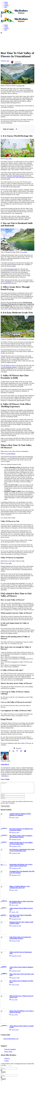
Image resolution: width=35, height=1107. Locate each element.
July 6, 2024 (14, 999)
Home (6, 2)
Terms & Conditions (10, 1049)
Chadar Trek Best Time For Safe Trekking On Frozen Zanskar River (21, 843)
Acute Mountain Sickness (9, 367)
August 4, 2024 (15, 984)
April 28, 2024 (14, 1029)
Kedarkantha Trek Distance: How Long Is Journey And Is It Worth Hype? (21, 865)
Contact (6, 5)
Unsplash (31, 339)
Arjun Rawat (18, 63)
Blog (5, 7)
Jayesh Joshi (20, 85)
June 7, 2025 (14, 890)
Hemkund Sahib (12, 269)
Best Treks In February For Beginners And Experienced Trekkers (21, 829)
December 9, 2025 (15, 853)
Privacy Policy (8, 1051)
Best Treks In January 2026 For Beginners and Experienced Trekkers (21, 836)
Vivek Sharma (22, 339)
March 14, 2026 (15, 832)
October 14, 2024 (15, 940)
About (6, 4)
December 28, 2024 (16, 919)
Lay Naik (9, 158)
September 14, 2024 (16, 955)
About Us (7, 1058)
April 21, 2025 (14, 912)
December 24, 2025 (16, 839)
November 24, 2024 (16, 925)
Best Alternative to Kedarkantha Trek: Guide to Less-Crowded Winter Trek (22, 850)
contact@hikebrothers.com (10, 1038)
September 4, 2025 (15, 875)
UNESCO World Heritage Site (15, 176)
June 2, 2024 (14, 1014)
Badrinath (9, 281)
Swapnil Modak (10, 453)
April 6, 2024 (5, 60)
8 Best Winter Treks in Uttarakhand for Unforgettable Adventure (20, 937)
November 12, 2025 (16, 868)
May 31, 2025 (14, 905)
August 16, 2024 (15, 977)
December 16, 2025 (16, 846)
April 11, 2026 (14, 817)
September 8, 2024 (15, 970)
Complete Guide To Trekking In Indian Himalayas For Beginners (20, 814)
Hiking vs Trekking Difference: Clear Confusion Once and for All (20, 887)
